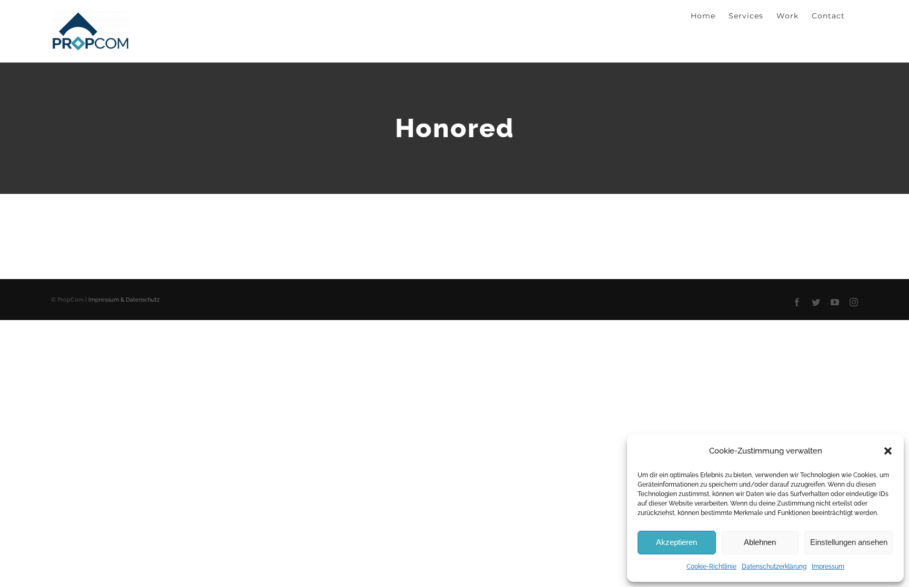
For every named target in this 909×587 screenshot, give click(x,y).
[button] (888, 451)
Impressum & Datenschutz (123, 299)
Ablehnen (760, 542)
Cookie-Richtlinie (711, 566)
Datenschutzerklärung (774, 566)
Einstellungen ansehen (848, 542)
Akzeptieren (676, 542)
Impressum (828, 566)
